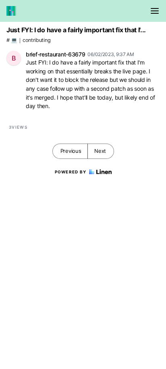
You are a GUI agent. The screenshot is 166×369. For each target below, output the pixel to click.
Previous (70, 151)
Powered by (71, 171)
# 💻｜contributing (28, 40)
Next (100, 151)
